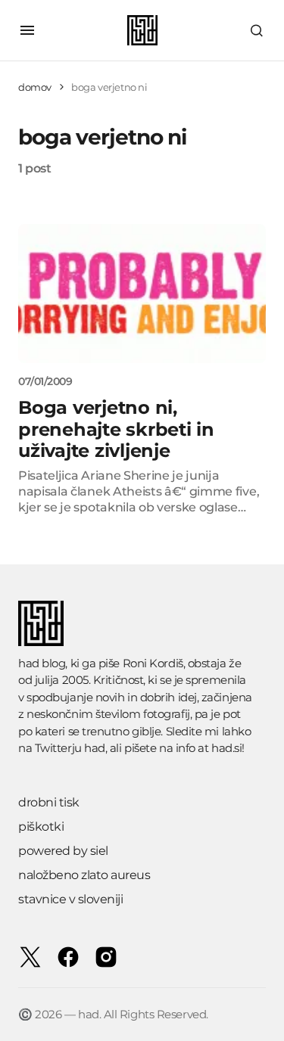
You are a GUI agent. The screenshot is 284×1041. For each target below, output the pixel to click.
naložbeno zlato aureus (84, 875)
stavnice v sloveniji (70, 899)
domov (34, 87)
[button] (27, 30)
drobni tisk (49, 802)
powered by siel (63, 851)
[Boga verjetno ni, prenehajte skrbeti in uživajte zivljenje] (142, 293)
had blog (41, 663)
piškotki (41, 826)
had (94, 748)
